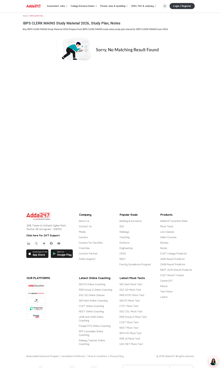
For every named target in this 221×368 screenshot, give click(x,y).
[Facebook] (51, 243)
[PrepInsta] (36, 309)
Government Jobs (56, 6)
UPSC (122, 253)
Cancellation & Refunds (73, 356)
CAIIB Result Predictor (172, 264)
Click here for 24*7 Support (43, 235)
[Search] (164, 6)
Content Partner (88, 253)
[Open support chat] (213, 361)
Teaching (124, 237)
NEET (122, 259)
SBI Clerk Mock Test (130, 284)
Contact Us (85, 226)
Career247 (166, 280)
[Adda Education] (36, 286)
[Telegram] (43, 243)
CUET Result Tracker (172, 275)
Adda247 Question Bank (173, 221)
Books (163, 248)
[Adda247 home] (33, 6)
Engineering (125, 248)
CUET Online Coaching (91, 306)
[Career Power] (36, 293)
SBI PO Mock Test (129, 300)
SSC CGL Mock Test (131, 311)
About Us (84, 221)
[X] (36, 243)
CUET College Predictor (173, 253)
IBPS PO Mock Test (130, 333)
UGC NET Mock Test (131, 344)
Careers (83, 237)
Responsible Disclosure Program (42, 356)
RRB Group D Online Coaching (95, 289)
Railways (124, 231)
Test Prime (166, 291)
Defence (124, 242)
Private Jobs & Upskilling (112, 6)
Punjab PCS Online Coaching (94, 326)
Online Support (87, 259)
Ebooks (164, 242)
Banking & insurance (130, 221)
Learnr (164, 297)
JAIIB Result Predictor (172, 259)
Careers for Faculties (91, 242)
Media (82, 231)
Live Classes (167, 231)
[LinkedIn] (28, 243)
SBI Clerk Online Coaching (93, 300)
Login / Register (182, 6)
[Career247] (36, 316)
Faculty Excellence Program (135, 264)
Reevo (164, 286)
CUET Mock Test (129, 322)
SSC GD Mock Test (130, 289)
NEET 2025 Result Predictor (176, 269)
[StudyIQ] (36, 301)
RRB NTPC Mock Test (131, 295)
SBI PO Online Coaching (92, 284)
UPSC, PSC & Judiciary (142, 6)
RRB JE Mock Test (129, 338)
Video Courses (168, 237)
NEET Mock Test (128, 327)
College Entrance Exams (83, 6)
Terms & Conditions (97, 356)
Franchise (84, 248)
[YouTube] (58, 243)
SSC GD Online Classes (92, 295)
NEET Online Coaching (91, 311)
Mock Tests (166, 226)
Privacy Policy (117, 356)
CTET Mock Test (128, 306)
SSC (121, 226)
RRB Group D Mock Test (133, 317)
